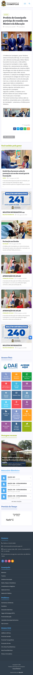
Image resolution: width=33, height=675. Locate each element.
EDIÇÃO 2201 (11, 477)
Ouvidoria (4, 606)
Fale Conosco (4, 623)
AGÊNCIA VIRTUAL (6, 633)
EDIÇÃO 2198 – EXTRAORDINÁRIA (17, 496)
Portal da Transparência (7, 640)
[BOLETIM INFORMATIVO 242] (16, 200)
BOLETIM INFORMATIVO (12, 345)
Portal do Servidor (6, 636)
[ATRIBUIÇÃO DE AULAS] (16, 264)
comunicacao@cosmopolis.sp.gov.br (12, 546)
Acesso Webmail (17, 668)
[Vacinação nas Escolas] (16, 229)
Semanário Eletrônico (6, 609)
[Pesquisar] (29, 3)
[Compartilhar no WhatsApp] (24, 128)
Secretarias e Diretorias (7, 602)
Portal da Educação (6, 616)
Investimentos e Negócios (8, 586)
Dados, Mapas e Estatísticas (8, 583)
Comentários (21, 26)
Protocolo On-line (6, 643)
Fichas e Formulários (6, 654)
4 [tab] (30, 441)
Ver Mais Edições (16, 501)
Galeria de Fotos (5, 590)
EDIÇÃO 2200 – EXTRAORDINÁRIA (17, 483)
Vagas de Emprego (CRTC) (8, 613)
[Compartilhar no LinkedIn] (21, 128)
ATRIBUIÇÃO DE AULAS (12, 276)
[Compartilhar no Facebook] (14, 128)
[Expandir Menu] (25, 3)
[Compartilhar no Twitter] (18, 128)
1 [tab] (26, 441)
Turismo (3, 576)
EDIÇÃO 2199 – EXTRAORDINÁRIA (17, 489)
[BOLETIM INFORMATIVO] (16, 333)
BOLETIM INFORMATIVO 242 (14, 212)
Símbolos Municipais (6, 579)
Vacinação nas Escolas (11, 241)
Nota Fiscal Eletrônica (6, 650)
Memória (3, 572)
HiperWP (21, 672)
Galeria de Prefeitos (6, 593)
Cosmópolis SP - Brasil (16, 518)
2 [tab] (27, 441)
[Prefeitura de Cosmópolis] (10, 3)
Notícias (6, 14)
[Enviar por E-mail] (28, 128)
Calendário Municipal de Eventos (9, 620)
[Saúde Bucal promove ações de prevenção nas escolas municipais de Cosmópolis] (16, 159)
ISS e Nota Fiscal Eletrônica (8, 647)
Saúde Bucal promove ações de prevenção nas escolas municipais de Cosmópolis (16, 173)
